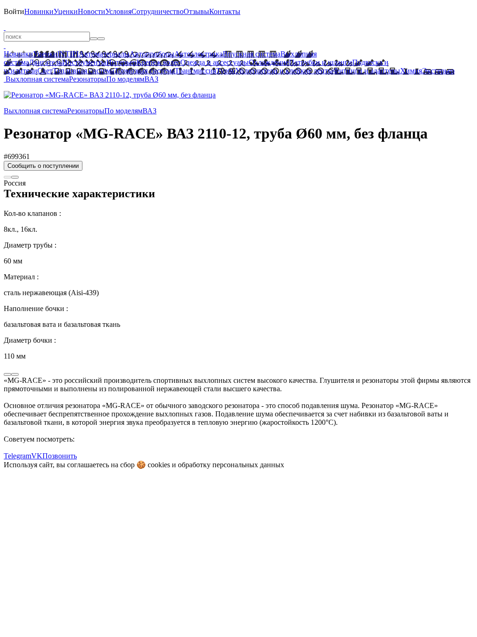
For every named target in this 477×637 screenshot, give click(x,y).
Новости (91, 11)
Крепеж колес (158, 62)
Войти (14, 11)
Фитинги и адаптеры (366, 71)
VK (36, 456)
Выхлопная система (37, 79)
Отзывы (196, 11)
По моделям (125, 79)
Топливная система (83, 71)
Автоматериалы (104, 54)
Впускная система (251, 54)
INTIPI (68, 54)
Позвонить (59, 456)
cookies (159, 465)
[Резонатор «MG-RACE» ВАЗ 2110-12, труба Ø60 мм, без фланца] (110, 95)
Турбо (225, 71)
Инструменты (84, 62)
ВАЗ (151, 79)
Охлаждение (269, 62)
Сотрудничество (157, 11)
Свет (45, 71)
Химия (411, 71)
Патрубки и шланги (320, 62)
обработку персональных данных (231, 465)
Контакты (224, 11)
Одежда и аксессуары (214, 62)
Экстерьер (438, 71)
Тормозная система (144, 71)
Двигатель (45, 62)
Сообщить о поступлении (43, 165)
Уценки (66, 11)
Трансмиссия (195, 71)
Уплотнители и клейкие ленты (284, 71)
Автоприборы (151, 54)
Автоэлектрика (198, 54)
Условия (118, 11)
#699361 (17, 156)
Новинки (39, 11)
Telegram (17, 456)
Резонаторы (87, 79)
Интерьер (121, 62)
